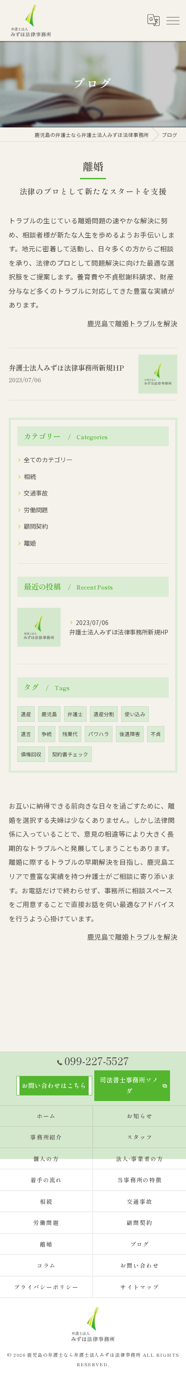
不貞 (156, 733)
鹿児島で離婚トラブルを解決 (132, 323)
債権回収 (31, 754)
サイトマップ (139, 1287)
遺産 (26, 714)
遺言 (26, 733)
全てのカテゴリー (48, 459)
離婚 (30, 543)
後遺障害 (129, 733)
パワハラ (98, 733)
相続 (30, 476)
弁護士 (75, 714)
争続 (47, 733)
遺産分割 (103, 714)
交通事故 (36, 493)
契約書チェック (70, 754)
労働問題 (36, 509)
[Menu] (173, 20)
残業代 (70, 733)
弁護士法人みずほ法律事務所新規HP (66, 367)
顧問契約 (36, 526)
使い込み (135, 714)
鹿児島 (49, 714)
